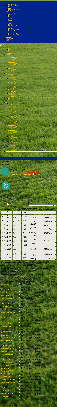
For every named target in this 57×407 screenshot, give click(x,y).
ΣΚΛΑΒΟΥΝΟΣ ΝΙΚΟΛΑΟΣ (8, 382)
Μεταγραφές (11, 20)
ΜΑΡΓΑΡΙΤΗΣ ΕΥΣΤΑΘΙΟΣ (7, 348)
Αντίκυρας (14, 174)
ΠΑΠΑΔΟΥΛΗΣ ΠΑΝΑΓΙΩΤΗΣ (8, 373)
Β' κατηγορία (8, 54)
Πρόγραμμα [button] (3, 206)
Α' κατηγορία (8, 48)
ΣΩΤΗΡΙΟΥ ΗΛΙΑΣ (5, 390)
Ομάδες (10, 23)
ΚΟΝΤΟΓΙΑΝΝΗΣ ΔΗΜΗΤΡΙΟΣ (8, 323)
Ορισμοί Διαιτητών (12, 33)
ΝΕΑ (7, 11)
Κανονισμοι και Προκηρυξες (14, 9)
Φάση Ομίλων (11, 74)
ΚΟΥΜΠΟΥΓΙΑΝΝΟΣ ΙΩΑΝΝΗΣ (9, 337)
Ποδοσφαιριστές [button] (12, 206)
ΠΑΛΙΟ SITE (11, 10)
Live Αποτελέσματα (12, 25)
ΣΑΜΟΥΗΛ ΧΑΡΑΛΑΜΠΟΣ (8, 379)
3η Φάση (10, 82)
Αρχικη (7, 1)
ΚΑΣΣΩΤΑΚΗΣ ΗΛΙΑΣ (6, 317)
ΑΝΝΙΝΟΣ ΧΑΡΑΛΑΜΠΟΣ (7, 287)
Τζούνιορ (8, 135)
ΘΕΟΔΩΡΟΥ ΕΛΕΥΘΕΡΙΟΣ (7, 306)
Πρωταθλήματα (11, 16)
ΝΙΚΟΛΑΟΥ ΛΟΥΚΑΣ (6, 359)
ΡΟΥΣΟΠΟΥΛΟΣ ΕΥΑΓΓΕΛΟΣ (8, 376)
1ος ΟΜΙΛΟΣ (11, 55)
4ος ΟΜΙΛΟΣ (11, 130)
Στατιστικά (10, 53)
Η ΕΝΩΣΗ (8, 3)
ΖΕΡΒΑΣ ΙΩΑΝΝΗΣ (6, 303)
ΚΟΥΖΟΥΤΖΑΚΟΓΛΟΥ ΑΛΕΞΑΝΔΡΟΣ (6, 334)
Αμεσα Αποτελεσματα (11, 35)
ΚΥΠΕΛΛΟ (8, 39)
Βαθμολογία (11, 49)
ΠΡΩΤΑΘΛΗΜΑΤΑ (10, 38)
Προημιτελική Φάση (12, 86)
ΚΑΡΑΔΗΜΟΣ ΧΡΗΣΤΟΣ (7, 315)
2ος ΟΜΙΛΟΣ (11, 62)
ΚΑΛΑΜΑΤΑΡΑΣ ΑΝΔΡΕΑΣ (8, 312)
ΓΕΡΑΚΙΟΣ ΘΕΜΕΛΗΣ (6, 298)
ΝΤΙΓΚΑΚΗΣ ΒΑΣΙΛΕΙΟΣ (7, 362)
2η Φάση (10, 78)
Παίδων (7, 102)
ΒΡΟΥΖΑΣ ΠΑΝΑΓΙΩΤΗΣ (7, 295)
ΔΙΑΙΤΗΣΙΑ (8, 32)
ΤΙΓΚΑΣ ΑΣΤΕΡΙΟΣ (5, 399)
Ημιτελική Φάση (12, 89)
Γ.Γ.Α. (9, 8)
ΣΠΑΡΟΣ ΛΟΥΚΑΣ (5, 387)
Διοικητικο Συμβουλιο (13, 5)
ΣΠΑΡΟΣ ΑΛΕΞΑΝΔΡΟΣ (7, 385)
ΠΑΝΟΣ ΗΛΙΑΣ (5, 368)
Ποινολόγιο (10, 28)
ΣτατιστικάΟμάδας (33, 174)
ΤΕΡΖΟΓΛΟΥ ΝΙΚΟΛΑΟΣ (7, 393)
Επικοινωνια (8, 37)
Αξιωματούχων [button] (4, 273)
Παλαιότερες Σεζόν (12, 30)
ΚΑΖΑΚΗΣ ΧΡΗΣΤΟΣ (6, 309)
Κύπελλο (10, 15)
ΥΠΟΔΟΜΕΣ (9, 40)
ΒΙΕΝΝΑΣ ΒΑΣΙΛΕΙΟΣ (6, 289)
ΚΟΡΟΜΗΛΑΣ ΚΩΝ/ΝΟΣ (7, 329)
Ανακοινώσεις (11, 13)
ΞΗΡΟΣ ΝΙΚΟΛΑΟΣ (6, 365)
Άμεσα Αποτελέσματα (13, 26)
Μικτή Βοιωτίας (11, 14)
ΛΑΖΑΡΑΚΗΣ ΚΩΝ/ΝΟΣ (7, 340)
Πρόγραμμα (11, 50)
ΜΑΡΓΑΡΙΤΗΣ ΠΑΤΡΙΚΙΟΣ (7, 345)
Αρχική (1, 161)
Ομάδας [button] (2, 267)
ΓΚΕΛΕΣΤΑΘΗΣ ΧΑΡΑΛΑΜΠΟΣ (9, 301)
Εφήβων (7, 97)
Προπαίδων (8, 113)
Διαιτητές (10, 19)
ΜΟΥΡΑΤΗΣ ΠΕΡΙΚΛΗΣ (7, 354)
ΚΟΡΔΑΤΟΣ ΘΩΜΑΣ (6, 326)
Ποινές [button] (7, 206)
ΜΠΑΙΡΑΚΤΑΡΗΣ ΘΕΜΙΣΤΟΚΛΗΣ (9, 357)
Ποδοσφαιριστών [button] (4, 261)
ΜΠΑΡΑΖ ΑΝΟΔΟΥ (13, 68)
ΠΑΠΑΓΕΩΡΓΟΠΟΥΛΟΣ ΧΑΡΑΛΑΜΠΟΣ (7, 371)
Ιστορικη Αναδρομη (12, 4)
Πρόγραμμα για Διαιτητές (14, 29)
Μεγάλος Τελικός (12, 93)
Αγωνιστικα (8, 21)
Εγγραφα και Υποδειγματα (14, 6)
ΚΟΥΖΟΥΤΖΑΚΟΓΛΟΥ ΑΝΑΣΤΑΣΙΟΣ (6, 332)
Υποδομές (10, 18)
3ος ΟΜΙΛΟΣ (11, 125)
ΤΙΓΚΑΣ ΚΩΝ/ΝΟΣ (5, 396)
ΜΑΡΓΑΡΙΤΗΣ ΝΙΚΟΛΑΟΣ (7, 351)
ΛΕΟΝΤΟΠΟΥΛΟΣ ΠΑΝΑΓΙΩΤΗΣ (9, 343)
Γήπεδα (10, 24)
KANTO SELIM (5, 284)
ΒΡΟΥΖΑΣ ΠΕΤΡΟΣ (6, 292)
